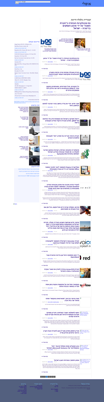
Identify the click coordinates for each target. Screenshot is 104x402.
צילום (26, 8)
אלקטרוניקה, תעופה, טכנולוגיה (45, 8)
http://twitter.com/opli (19, 101)
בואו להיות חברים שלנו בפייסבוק (32, 101)
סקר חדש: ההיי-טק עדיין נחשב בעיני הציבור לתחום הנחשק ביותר (83, 50)
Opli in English (54, 389)
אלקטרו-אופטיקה (23, 386)
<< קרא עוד (45, 68)
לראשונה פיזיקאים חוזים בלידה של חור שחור (23, 157)
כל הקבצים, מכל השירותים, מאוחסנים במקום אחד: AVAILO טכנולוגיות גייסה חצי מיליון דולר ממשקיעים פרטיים (66, 40)
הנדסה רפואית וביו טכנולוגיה (60, 8)
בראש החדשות (56, 302)
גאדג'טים (22, 8)
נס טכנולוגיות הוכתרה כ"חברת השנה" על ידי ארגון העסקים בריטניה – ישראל (75, 26)
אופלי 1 (56, 391)
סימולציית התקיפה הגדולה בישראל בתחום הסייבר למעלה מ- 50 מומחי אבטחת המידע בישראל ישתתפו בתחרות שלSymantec (61, 152)
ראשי (25, 385)
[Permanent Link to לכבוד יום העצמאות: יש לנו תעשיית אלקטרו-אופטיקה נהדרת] (34, 155)
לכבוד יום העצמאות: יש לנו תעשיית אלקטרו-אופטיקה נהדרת (23, 148)
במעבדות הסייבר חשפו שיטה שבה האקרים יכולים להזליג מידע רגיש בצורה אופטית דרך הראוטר (23, 109)
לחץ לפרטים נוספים (19, 60)
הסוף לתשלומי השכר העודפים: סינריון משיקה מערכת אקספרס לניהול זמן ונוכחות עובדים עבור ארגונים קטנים (62, 314)
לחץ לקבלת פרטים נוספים (20, 48)
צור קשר (56, 386)
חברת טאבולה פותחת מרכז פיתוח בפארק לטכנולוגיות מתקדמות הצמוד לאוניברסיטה (49, 50)
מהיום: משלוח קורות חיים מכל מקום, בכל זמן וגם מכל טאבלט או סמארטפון (61, 208)
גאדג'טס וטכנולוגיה (22, 390)
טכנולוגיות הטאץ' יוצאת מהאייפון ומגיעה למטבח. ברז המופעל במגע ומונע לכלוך (23, 138)
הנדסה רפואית (23, 387)
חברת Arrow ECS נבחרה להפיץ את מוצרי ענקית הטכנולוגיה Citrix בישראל (61, 270)
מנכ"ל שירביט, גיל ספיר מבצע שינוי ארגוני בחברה (24, 118)
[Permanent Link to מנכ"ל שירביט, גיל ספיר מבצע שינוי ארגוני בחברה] (34, 125)
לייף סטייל (15, 8)
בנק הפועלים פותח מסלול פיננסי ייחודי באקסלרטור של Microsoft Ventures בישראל (63, 347)
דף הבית (91, 8)
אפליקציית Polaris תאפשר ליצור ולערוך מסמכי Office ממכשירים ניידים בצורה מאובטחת (62, 168)
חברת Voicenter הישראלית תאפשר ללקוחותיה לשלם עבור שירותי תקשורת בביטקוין (62, 242)
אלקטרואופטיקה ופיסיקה (82, 8)
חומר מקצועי (39, 385)
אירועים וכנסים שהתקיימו (20, 102)
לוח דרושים (39, 388)
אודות (57, 385)
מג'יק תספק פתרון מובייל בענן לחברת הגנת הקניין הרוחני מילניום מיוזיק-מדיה (61, 332)
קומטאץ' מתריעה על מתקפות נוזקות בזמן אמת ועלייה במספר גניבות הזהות (62, 285)
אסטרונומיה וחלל (33, 8)
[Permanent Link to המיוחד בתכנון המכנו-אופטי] (34, 135)
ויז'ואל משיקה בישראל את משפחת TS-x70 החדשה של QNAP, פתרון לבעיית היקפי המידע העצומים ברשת (61, 121)
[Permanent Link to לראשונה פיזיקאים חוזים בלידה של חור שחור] (34, 165)
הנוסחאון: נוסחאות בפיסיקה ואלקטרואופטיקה (36, 387)
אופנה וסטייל (24, 393)
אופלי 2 (56, 390)
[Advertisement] (41, 15)
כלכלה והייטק (72, 8)
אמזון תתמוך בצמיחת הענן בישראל (66, 360)
